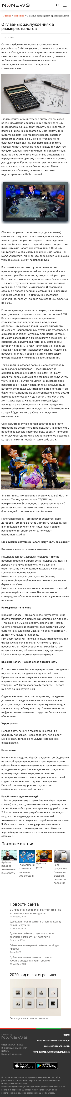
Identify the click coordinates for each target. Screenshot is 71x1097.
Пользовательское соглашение (51, 1052)
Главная (7, 16)
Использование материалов (53, 1040)
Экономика (19, 16)
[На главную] (16, 5)
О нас (66, 1035)
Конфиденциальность (57, 1046)
